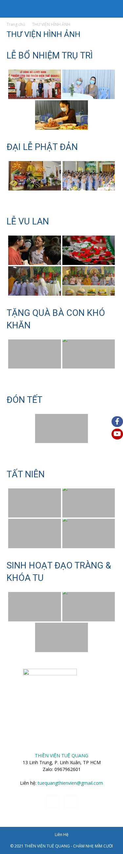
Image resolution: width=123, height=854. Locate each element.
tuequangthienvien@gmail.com (70, 783)
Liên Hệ (62, 834)
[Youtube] (70, 801)
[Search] (114, 9)
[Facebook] (52, 801)
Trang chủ (16, 24)
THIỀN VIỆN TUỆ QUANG (61, 755)
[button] (11, 9)
